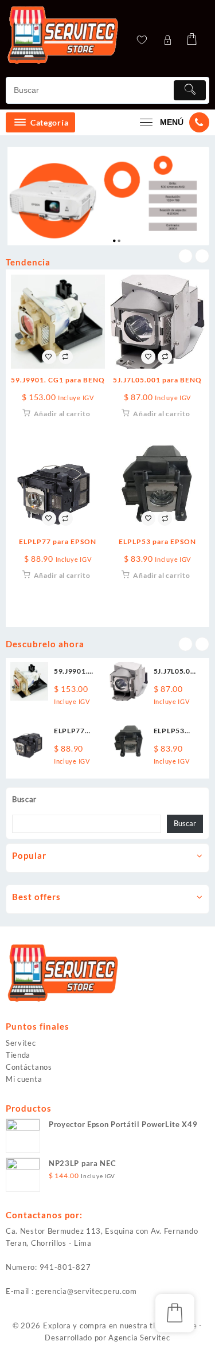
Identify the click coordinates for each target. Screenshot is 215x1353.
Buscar (24, 799)
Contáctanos (29, 1067)
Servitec (21, 1042)
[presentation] (185, 256)
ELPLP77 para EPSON (57, 541)
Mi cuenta (24, 1079)
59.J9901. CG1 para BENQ (58, 380)
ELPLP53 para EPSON (157, 541)
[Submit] (190, 90)
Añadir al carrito (62, 413)
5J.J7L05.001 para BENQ (157, 380)
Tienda (18, 1054)
